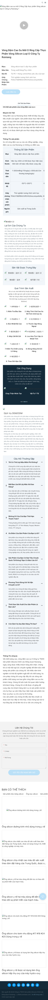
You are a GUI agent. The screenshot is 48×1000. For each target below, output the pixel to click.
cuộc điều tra (11, 92)
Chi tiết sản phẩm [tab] (24, 103)
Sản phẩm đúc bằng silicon (13, 794)
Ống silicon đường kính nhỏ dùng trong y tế (23, 826)
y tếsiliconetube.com (24, 994)
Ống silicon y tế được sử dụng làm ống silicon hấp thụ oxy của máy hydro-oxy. (21, 972)
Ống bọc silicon (32, 794)
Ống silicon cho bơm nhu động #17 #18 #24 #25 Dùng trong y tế (23, 935)
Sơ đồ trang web (37, 994)
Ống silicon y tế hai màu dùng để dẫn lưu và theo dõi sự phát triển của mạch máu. (23, 898)
